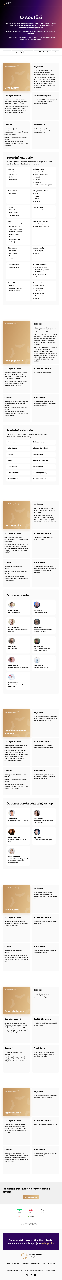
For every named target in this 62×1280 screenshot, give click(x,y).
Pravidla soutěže (50, 1270)
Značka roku (56, 52)
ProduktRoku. (31, 33)
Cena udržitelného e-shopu (42, 52)
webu (8, 139)
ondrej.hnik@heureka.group (34, 1224)
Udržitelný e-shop (51, 718)
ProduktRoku (35, 1263)
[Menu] (57, 3)
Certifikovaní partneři (45, 1097)
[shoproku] (7, 3)
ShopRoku (25, 1263)
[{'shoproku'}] (31, 1255)
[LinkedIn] (31, 1275)
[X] (27, 1275)
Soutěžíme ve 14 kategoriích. (43, 372)
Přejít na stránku (31, 1197)
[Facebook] (35, 1275)
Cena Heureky (28, 52)
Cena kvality (7, 52)
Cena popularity (17, 52)
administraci (48, 77)
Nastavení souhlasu (36, 1270)
